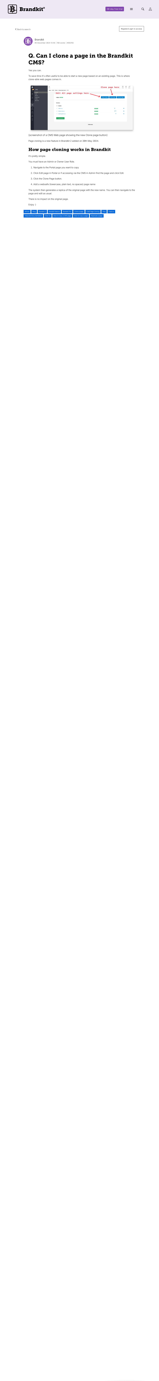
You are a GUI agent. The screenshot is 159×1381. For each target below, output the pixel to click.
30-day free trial (115, 9)
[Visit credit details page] (28, 44)
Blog (34, 211)
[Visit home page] (25, 9)
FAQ (104, 211)
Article (27, 211)
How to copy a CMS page (62, 216)
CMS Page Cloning (93, 211)
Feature (111, 211)
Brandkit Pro (67, 211)
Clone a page (78, 211)
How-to (47, 216)
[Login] (150, 9)
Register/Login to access (131, 29)
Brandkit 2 (42, 211)
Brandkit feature (54, 211)
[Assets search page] (143, 9)
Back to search (24, 29)
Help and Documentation (33, 216)
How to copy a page (81, 216)
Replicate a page (96, 216)
